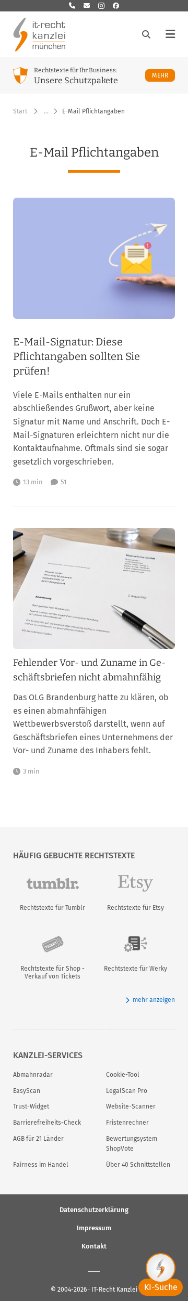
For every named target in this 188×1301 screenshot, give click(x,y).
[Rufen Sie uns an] (72, 5)
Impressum (94, 1227)
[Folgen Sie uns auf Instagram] (101, 5)
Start (20, 111)
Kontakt (94, 1246)
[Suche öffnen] (146, 34)
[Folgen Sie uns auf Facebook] (116, 6)
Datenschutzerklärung (94, 1209)
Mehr (163, 75)
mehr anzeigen (154, 999)
